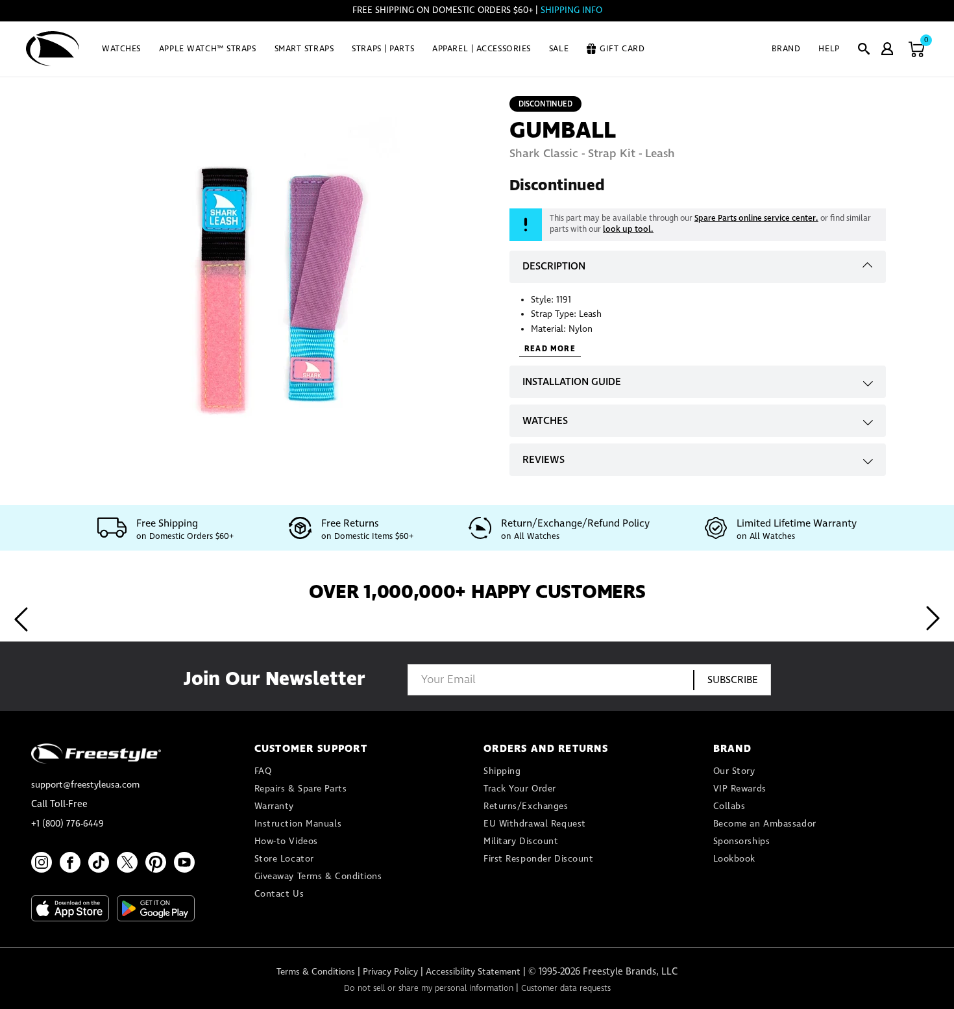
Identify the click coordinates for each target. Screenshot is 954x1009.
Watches (545, 421)
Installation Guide (571, 382)
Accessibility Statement (473, 972)
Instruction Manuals (298, 824)
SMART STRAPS (304, 49)
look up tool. (628, 229)
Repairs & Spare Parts (300, 789)
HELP (828, 49)
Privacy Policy (390, 972)
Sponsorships (741, 841)
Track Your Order (519, 789)
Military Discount (521, 841)
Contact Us (279, 894)
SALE (559, 49)
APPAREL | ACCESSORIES (481, 49)
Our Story (734, 771)
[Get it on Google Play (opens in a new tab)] (156, 908)
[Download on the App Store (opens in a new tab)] (70, 908)
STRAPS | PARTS (383, 49)
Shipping (501, 771)
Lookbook (734, 859)
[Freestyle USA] (53, 48)
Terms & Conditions (315, 972)
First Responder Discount (538, 859)
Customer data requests (566, 988)
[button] (863, 49)
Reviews (543, 460)
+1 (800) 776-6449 (67, 824)
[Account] (887, 48)
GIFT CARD (622, 49)
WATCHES (121, 49)
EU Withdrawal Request (534, 824)
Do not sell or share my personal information (428, 988)
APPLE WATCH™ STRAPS (207, 49)
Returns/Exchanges (526, 806)
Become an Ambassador (764, 824)
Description (553, 266)
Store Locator (284, 859)
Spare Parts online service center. (756, 218)
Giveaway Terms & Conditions (318, 876)
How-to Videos (286, 841)
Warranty (274, 806)
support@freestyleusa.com (85, 785)
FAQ (263, 771)
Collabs (729, 806)
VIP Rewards (739, 789)
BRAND (786, 49)
